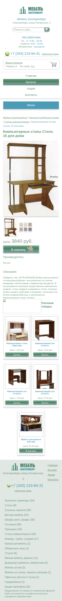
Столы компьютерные (16, 121)
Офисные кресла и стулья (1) (22, 577)
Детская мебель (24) (16, 515)
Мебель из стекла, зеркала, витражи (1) (28, 572)
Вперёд (54, 176)
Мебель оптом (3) (15, 567)
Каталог (31, 82)
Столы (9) (10, 505)
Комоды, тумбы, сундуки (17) (21, 538)
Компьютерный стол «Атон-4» (17, 392)
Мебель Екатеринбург (15, 117)
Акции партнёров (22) (17, 586)
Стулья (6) (11, 553)
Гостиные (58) (13, 524)
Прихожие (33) (13, 529)
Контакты (31, 95)
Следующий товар (49, 117)
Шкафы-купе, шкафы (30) (20, 519)
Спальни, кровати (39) (18, 510)
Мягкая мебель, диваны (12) (21, 558)
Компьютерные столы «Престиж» (17, 344)
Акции (31, 88)
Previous (9, 226)
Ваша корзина (14, 62)
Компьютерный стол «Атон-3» (45, 344)
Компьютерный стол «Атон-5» (45, 392)
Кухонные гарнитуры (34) (19, 500)
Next (55, 226)
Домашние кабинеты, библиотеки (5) (26, 562)
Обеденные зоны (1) (17, 548)
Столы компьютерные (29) (20, 534)
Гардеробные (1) (14, 582)
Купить (17, 354)
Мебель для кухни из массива (31, 440)
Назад (8, 176)
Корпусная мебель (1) (17, 543)
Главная (31, 75)
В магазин (31, 451)
